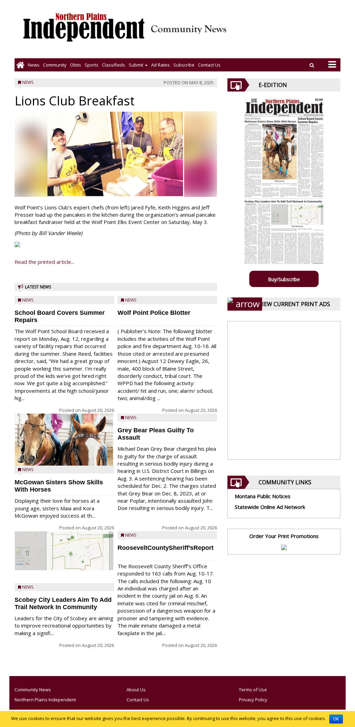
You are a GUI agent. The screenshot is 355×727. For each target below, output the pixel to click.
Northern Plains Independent (45, 699)
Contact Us (209, 65)
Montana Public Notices (263, 496)
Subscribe (183, 65)
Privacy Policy (253, 699)
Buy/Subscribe (284, 279)
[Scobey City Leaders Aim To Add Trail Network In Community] (64, 551)
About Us (136, 689)
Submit (136, 65)
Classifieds (113, 65)
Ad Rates (160, 65)
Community (55, 65)
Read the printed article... (44, 261)
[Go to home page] (20, 64)
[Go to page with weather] (289, 33)
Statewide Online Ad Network (270, 506)
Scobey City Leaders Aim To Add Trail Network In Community (63, 603)
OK (336, 719)
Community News (33, 689)
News (34, 65)
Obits (75, 65)
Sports (91, 65)
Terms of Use (253, 689)
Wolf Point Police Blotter (154, 312)
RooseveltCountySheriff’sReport (166, 547)
